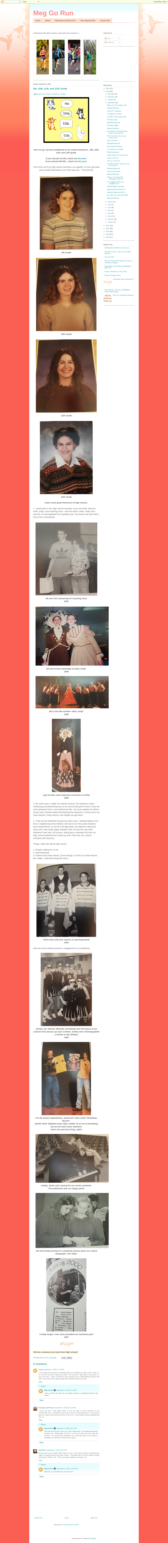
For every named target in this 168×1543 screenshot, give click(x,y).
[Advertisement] (117, 64)
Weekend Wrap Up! (113, 122)
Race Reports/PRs (88, 20)
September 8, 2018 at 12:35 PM (66, 1469)
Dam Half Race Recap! (114, 146)
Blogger (93, 1538)
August (110, 202)
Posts (108, 38)
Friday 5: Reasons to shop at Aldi (116, 271)
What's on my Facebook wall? (117, 105)
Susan (41, 1369)
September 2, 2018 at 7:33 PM (54, 1369)
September (111, 103)
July (109, 204)
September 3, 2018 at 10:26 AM (65, 1408)
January (110, 222)
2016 (107, 228)
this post (82, 158)
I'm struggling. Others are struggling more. (115, 183)
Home (38, 20)
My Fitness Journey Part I (65, 20)
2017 (107, 226)
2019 (107, 88)
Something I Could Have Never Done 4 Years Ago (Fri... (117, 132)
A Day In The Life (113, 158)
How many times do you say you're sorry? (116, 137)
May (109, 210)
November (111, 97)
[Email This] (62, 1358)
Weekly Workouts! (113, 108)
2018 (107, 91)
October (110, 100)
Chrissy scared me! (113, 161)
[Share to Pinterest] (71, 1358)
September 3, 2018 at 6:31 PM (66, 1428)
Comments (110, 42)
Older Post (94, 1518)
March (110, 216)
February (111, 219)
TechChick (42, 1450)
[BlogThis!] (64, 1358)
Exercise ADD (109, 257)
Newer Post (39, 1518)
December (111, 94)
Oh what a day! (112, 120)
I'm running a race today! (115, 149)
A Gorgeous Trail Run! (114, 114)
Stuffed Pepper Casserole (115, 186)
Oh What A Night (112, 125)
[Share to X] (66, 1358)
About (47, 20)
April (109, 213)
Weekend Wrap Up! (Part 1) (116, 192)
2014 (107, 234)
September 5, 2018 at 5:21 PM (57, 1450)
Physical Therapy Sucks (113, 275)
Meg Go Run (53, 13)
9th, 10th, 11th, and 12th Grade (117, 195)
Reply (40, 1382)
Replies (43, 1386)
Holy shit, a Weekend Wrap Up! (123, 295)
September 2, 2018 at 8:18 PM (66, 1390)
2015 (107, 231)
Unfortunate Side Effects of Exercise (117, 248)
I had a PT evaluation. (114, 111)
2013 (107, 237)
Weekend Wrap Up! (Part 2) (116, 189)
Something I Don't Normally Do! (123, 279)
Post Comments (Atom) (71, 1525)
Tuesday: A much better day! (116, 117)
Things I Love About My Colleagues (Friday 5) (115, 178)
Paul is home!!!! (112, 140)
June (109, 207)
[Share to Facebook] (69, 1358)
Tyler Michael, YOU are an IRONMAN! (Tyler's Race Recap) (117, 291)
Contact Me (105, 20)
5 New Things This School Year (117, 155)
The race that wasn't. (114, 171)
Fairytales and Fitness (46, 1408)
